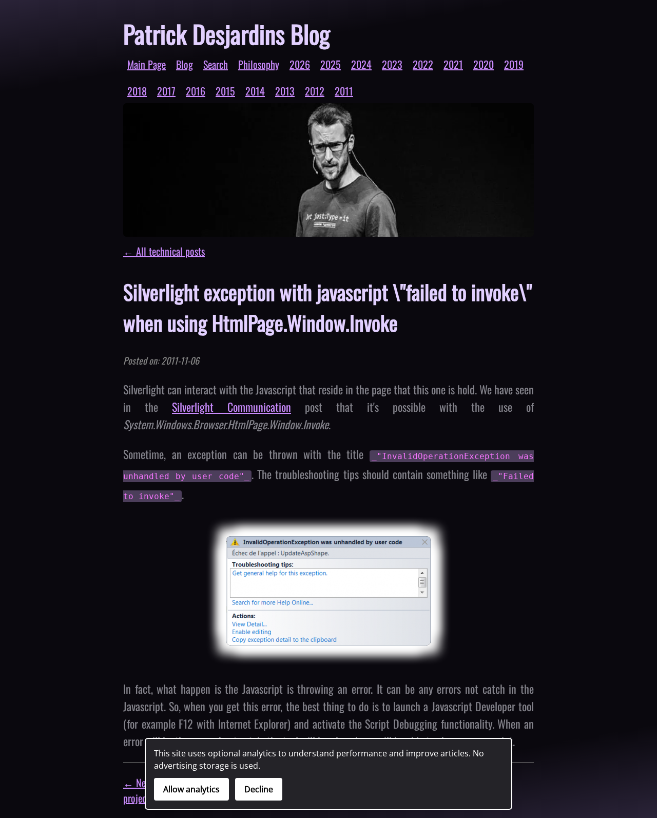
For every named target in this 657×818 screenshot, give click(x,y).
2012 (314, 91)
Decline (258, 789)
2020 (483, 64)
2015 (225, 91)
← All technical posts (164, 251)
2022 (423, 64)
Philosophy (258, 64)
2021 (453, 64)
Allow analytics (191, 789)
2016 (195, 91)
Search (215, 64)
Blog (184, 64)
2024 (361, 64)
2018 (137, 91)
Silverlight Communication (231, 406)
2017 (166, 91)
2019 (514, 64)
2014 (255, 91)
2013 (285, 91)
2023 (392, 64)
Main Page (146, 64)
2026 (299, 64)
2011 (344, 91)
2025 (330, 64)
